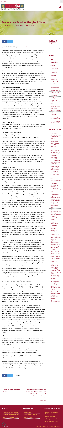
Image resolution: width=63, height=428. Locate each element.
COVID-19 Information (54, 71)
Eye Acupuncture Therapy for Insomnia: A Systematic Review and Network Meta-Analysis (56, 285)
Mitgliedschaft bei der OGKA (10, 417)
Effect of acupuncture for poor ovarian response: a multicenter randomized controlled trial (55, 227)
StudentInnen (27, 412)
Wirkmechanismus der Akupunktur (55, 121)
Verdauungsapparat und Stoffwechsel (56, 117)
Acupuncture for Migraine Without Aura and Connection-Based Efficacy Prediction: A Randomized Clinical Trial (56, 256)
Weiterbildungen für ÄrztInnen (11, 414)
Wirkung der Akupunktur (51, 419)
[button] (3, 424)
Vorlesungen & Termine (30, 414)
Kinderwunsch (54, 95)
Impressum (45, 426)
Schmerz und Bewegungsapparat (56, 109)
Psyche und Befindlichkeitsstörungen (56, 101)
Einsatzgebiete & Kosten (51, 421)
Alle (5, 25)
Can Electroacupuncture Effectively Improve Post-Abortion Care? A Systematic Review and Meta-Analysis (56, 214)
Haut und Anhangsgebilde (55, 86)
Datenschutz (38, 426)
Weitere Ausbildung (29, 417)
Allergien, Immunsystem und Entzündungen (20, 25)
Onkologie (53, 98)
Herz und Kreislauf (55, 90)
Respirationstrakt (55, 106)
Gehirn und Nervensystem (54, 76)
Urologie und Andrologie (54, 113)
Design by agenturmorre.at (55, 426)
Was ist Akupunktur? (50, 416)
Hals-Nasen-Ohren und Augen (55, 82)
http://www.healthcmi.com (24, 47)
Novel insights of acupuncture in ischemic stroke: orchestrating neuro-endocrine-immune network (55, 170)
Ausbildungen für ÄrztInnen (10, 412)
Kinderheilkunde (55, 92)
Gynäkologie (54, 79)
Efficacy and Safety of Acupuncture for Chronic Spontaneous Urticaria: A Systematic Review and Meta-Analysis (56, 296)
